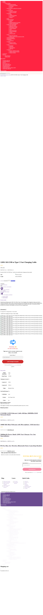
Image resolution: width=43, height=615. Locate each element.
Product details (5, 296)
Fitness (10, 21)
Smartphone (9, 39)
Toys (10, 9)
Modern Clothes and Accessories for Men (16, 36)
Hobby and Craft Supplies (11, 24)
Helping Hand (7, 56)
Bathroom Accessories (13, 26)
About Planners (7, 55)
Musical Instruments (10, 37)
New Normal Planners (11, 38)
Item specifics (5, 297)
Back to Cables (3, 75)
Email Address (13, 355)
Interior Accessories (12, 12)
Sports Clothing (12, 47)
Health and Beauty (10, 19)
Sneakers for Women (13, 43)
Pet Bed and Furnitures (13, 5)
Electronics (9, 13)
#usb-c (5, 286)
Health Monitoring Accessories (14, 22)
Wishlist (4, 564)
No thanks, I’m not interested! (21, 613)
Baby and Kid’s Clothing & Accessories (14, 8)
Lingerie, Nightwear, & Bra (14, 50)
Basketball (11, 46)
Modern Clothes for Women (14, 51)
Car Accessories (10, 10)
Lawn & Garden (12, 33)
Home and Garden (12, 25)
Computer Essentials (13, 15)
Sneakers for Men (12, 42)
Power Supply (11, 16)
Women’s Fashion (12, 52)
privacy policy (35, 472)
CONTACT (5, 53)
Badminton (11, 45)
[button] (2, 58)
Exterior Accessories (13, 11)
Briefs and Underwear (13, 35)
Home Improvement (13, 30)
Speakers (11, 17)
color (1, 274)
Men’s (8, 34)
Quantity (5, 280)
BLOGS (4, 54)
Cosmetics (11, 20)
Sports (8, 44)
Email (5, 605)
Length (1, 276)
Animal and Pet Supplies (11, 4)
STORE (4, 2)
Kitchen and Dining (12, 31)
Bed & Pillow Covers (13, 27)
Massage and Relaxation (13, 23)
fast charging (9, 286)
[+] (3, 280)
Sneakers (8, 41)
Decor (10, 29)
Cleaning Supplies (12, 28)
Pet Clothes (11, 6)
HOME (4, 1)
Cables (10, 14)
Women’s (8, 49)
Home (1, 74)
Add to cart (13, 280)
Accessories (11, 40)
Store (3, 74)
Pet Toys (10, 7)
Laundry (10, 32)
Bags (8, 18)
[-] (1, 280)
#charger (1, 286)
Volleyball (11, 48)
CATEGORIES (8, 3)
